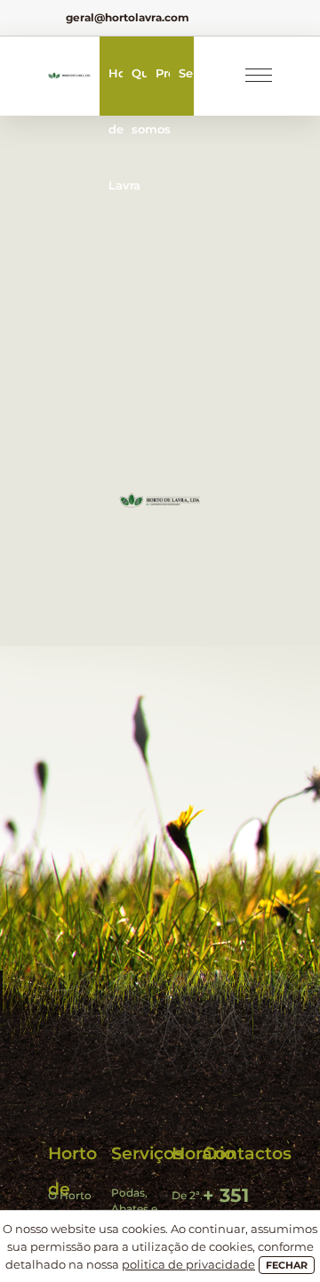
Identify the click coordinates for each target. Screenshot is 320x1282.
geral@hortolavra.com (127, 17)
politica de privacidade (188, 1264)
